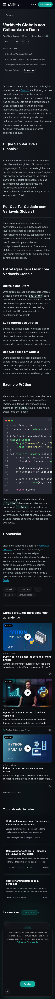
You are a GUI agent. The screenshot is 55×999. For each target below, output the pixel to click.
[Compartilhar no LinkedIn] (17, 41)
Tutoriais (10, 15)
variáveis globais (26, 595)
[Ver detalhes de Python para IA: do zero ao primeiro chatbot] (50, 786)
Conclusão (29, 70)
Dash (24, 90)
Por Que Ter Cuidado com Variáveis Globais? (25, 59)
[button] (49, 419)
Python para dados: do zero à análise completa (24, 714)
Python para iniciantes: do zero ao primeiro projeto (27, 658)
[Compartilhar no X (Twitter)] (28, 41)
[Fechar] (7, 991)
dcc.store (9, 595)
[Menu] (4, 4)
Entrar (34, 4)
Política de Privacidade (27, 942)
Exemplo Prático (12, 70)
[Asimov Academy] (14, 4)
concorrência (24, 589)
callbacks (9, 589)
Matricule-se (45, 4)
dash (38, 589)
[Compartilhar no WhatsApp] (22, 41)
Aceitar (27, 984)
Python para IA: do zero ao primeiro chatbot (23, 770)
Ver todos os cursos (12, 792)
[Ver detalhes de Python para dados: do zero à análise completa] (50, 730)
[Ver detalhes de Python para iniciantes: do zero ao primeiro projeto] (50, 674)
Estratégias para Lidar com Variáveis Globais (25, 64)
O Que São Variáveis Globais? (18, 54)
